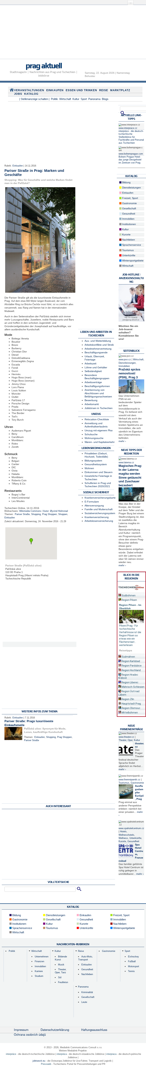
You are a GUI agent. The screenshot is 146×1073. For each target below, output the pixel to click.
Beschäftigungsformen (97, 386)
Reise (103, 90)
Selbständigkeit (93, 371)
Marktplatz (120, 90)
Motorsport (133, 966)
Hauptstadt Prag (131, 703)
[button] (31, 541)
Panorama (94, 98)
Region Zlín (127, 699)
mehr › (122, 441)
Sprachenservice (131, 244)
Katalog (31, 93)
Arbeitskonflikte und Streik (99, 344)
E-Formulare (92, 501)
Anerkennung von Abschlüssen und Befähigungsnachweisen (98, 393)
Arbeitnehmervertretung (98, 348)
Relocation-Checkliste (97, 419)
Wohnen (89, 468)
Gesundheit (128, 213)
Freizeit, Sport (129, 198)
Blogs (105, 98)
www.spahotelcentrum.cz (131, 828)
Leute (84, 1002)
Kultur (75, 98)
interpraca (111, 1054)
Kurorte (126, 234)
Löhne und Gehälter (96, 367)
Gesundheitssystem (96, 464)
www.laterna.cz (126, 462)
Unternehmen (41, 956)
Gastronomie (129, 203)
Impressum (21, 1029)
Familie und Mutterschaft (99, 509)
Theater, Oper (125, 740)
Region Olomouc (130, 708)
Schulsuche (91, 434)
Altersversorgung (94, 505)
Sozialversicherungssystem (100, 513)
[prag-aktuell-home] (12, 90)
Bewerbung (91, 400)
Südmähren (128, 656)
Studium (39, 976)
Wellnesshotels (126, 835)
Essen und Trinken (81, 90)
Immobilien (127, 218)
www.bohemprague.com (131, 154)
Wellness (123, 838)
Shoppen (62, 514)
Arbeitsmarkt (92, 404)
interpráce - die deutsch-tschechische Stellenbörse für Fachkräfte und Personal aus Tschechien (131, 137)
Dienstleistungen (131, 187)
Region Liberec (129, 682)
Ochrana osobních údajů (30, 1034)
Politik (54, 98)
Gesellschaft (128, 208)
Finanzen (39, 961)
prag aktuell (44, 65)
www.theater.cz (126, 737)
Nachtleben (128, 239)
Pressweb (46, 1064)
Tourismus (127, 250)
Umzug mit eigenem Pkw (99, 430)
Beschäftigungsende (96, 352)
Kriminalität (87, 992)
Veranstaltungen (29, 90)
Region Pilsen (129, 600)
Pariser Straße (22, 514)
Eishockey (133, 956)
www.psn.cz (125, 359)
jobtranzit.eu (39, 1060)
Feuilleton (63, 982)
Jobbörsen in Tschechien (99, 408)
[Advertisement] (73, 34)
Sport (84, 98)
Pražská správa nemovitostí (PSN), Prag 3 (129, 373)
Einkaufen (55, 90)
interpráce (11, 1054)
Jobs (18, 93)
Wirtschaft (65, 98)
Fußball (132, 961)
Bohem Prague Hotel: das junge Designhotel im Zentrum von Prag (130, 160)
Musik (61, 964)
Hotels (123, 831)
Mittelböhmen (129, 712)
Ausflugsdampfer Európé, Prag (139, 792)
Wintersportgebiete (132, 260)
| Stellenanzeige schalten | (34, 98)
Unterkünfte (128, 255)
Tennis (131, 971)
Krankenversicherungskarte (100, 497)
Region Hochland (131, 670)
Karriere (39, 971)
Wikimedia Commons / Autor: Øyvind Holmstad (43, 511)
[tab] (131, 595)
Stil (59, 977)
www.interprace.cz (128, 128)
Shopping (36, 514)
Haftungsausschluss (94, 1029)
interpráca (62, 1054)
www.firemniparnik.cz (129, 779)
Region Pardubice (131, 665)
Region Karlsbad (130, 661)
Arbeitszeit (90, 363)
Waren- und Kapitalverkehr (100, 442)
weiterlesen (126, 645)
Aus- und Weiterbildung (98, 340)
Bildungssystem (93, 460)
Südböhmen (128, 595)
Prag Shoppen (49, 514)
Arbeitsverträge (93, 382)
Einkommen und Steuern (99, 472)
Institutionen (128, 224)
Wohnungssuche (94, 438)
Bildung (126, 182)
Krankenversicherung (97, 517)
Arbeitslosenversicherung (99, 520)
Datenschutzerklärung (55, 1029)
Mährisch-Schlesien (132, 686)
